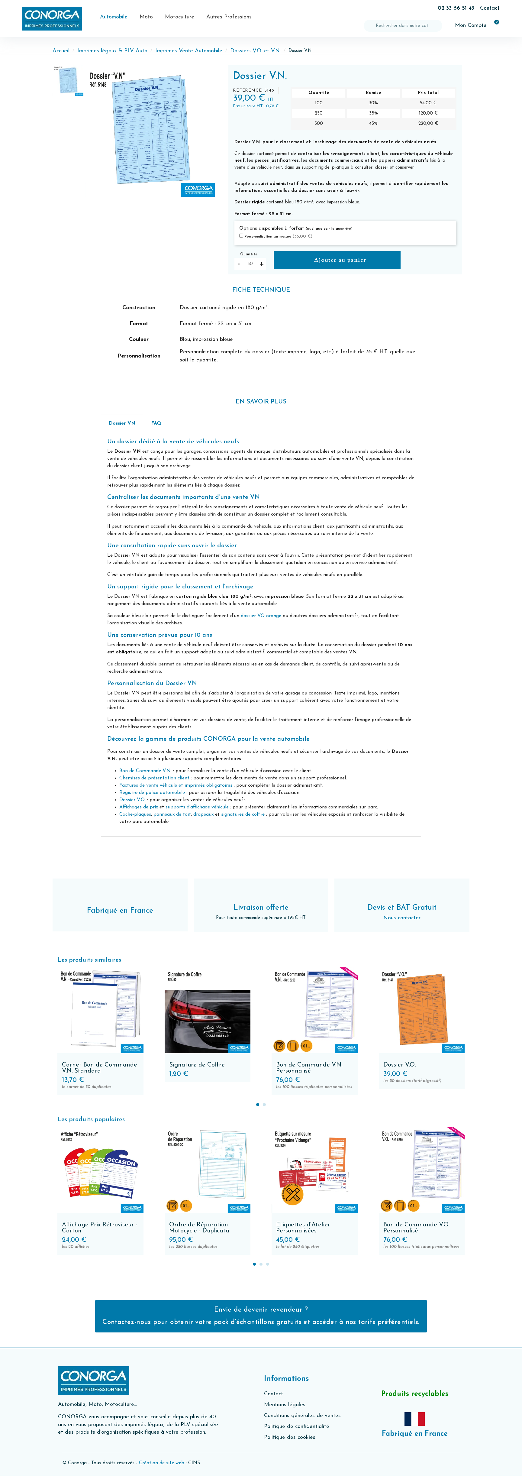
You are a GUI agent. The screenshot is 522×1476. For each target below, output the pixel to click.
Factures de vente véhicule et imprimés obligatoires (175, 785)
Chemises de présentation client (155, 778)
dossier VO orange (261, 615)
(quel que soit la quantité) (329, 229)
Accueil (61, 51)
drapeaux (203, 814)
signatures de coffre (243, 814)
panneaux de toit (172, 814)
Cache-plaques (135, 814)
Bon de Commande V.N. (145, 771)
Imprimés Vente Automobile (188, 51)
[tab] (122, 423)
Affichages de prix (138, 807)
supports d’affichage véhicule (197, 807)
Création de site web (161, 1463)
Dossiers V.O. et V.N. (255, 51)
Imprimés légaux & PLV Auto (112, 51)
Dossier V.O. (132, 800)
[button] (91, 131)
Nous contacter (401, 918)
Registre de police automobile (152, 792)
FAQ (156, 423)
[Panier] (494, 26)
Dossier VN (122, 423)
